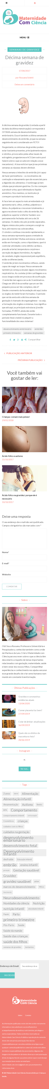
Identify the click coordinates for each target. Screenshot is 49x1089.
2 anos (6, 793)
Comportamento (24, 810)
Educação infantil (24, 859)
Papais (6, 914)
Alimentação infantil (17, 799)
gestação (6, 870)
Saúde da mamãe (12, 930)
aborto (16, 793)
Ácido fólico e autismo (12, 456)
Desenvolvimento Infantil (18, 852)
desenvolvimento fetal (20, 846)
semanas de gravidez (33, 333)
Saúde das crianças (15, 936)
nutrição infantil (13, 909)
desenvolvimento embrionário (17, 329)
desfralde (8, 859)
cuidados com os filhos (13, 826)
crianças (23, 821)
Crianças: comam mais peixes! (16, 416)
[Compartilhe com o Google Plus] (18, 340)
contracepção (32, 815)
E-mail (5, 563)
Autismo (27, 804)
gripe (36, 881)
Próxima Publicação (30, 360)
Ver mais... (25, 769)
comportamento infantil (13, 815)
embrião (39, 329)
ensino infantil (29, 865)
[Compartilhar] (10, 340)
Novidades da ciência (16, 903)
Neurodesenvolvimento (21, 898)
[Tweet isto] (14, 340)
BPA (5, 810)
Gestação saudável (26, 870)
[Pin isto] (22, 340)
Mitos (41, 887)
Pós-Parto (8, 925)
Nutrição (39, 903)
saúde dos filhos (15, 942)
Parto (16, 914)
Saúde (21, 925)
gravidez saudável (17, 881)
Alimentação (30, 793)
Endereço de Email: (9, 966)
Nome (5, 552)
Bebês (39, 804)
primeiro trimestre (12, 333)
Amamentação (10, 804)
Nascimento (7, 892)
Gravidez (9, 876)
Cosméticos (8, 821)
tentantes (29, 947)
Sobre (20, 1015)
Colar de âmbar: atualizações (31, 721)
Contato (28, 1015)
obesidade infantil (35, 909)
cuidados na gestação (16, 832)
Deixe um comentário (24, 84)
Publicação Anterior (19, 353)
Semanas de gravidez (24, 49)
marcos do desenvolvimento (19, 886)
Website (6, 574)
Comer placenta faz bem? (30, 710)
